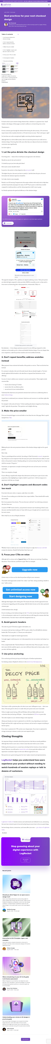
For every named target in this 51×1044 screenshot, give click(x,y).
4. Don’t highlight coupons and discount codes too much (9, 50)
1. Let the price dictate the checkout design (9, 38)
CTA (27, 613)
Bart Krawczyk (12, 23)
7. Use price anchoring (8, 61)
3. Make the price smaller (8, 46)
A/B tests (36, 714)
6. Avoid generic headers (8, 57)
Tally (10, 418)
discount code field (42, 548)
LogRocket (7, 760)
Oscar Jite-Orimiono (12, 988)
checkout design (8, 395)
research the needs (24, 749)
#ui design (4, 832)
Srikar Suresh (10, 1028)
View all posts (25, 1039)
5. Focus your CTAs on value (9, 54)
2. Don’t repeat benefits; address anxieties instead (8, 43)
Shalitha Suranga (11, 909)
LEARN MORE (5, 82)
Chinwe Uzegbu (11, 948)
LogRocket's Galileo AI (7, 822)
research (40, 456)
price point (28, 170)
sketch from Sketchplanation (34, 662)
